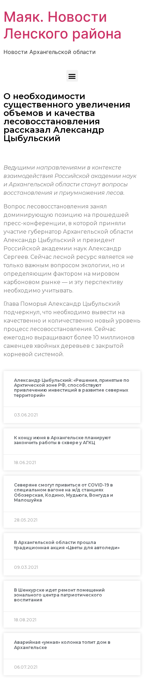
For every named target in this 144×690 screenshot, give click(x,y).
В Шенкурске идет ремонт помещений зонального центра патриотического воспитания (59, 595)
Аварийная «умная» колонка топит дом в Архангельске (62, 645)
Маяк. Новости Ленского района (62, 25)
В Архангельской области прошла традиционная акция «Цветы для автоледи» (67, 545)
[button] (72, 76)
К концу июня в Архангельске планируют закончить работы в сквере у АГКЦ (62, 440)
